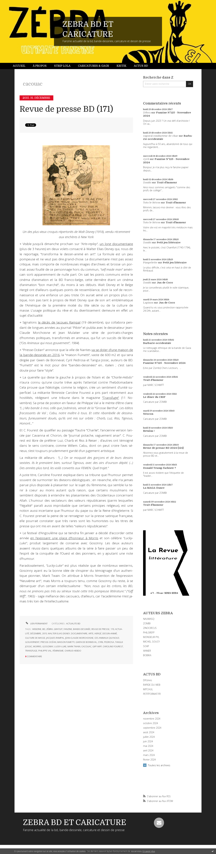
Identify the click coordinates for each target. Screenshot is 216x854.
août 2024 (148, 732)
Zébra (147, 112)
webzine (36, 629)
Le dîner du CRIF (154, 397)
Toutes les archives (159, 765)
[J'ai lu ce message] (212, 851)
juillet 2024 (149, 736)
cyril (146, 159)
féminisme (58, 650)
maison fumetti (66, 642)
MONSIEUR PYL (151, 637)
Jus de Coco (165, 282)
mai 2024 (148, 746)
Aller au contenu (11, 3)
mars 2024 (149, 755)
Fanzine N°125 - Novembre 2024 (164, 362)
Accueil (19, 65)
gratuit (58, 629)
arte (90, 633)
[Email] (159, 823)
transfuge (31, 650)
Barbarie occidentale (157, 343)
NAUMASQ (148, 618)
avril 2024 (148, 750)
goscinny (47, 646)
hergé (97, 633)
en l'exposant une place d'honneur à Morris (64, 538)
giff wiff (97, 646)
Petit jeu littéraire (169, 242)
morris (37, 646)
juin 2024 (148, 741)
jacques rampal (55, 637)
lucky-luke (60, 646)
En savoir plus (149, 851)
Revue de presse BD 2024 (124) (163, 447)
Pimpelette (150, 262)
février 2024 (149, 759)
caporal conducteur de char (160, 135)
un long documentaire (116, 244)
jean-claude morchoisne (79, 637)
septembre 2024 (152, 727)
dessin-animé (109, 633)
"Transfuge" (110, 397)
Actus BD (141, 65)
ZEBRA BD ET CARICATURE (74, 822)
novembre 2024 (151, 718)
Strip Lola (62, 65)
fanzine (68, 629)
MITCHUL (148, 689)
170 (112, 629)
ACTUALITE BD (73, 623)
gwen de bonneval (86, 642)
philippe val (45, 650)
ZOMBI (147, 623)
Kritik (121, 65)
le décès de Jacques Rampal (59, 322)
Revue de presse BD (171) (66, 109)
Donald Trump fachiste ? (159, 467)
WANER (147, 650)
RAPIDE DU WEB (151, 684)
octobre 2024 (150, 723)
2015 (44, 633)
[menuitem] (21, 66)
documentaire (79, 633)
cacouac (86, 646)
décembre (35, 633)
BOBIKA (147, 655)
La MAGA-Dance (154, 487)
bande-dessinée (81, 629)
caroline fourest (113, 646)
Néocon (148, 413)
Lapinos (148, 302)
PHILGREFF (149, 632)
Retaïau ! (149, 430)
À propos (40, 65)
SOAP (146, 646)
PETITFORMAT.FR (152, 693)
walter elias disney (59, 633)
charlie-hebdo (73, 650)
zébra (49, 629)
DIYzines (147, 680)
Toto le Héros (151, 202)
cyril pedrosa (106, 642)
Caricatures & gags (93, 65)
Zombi (147, 182)
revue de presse (100, 629)
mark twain (74, 646)
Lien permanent (39, 623)
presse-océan (48, 642)
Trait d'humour (167, 182)
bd (43, 629)
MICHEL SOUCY (151, 641)
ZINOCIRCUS (150, 628)
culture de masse (35, 637)
